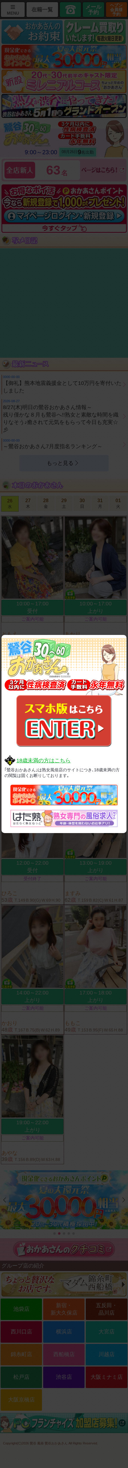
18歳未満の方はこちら (43, 761)
